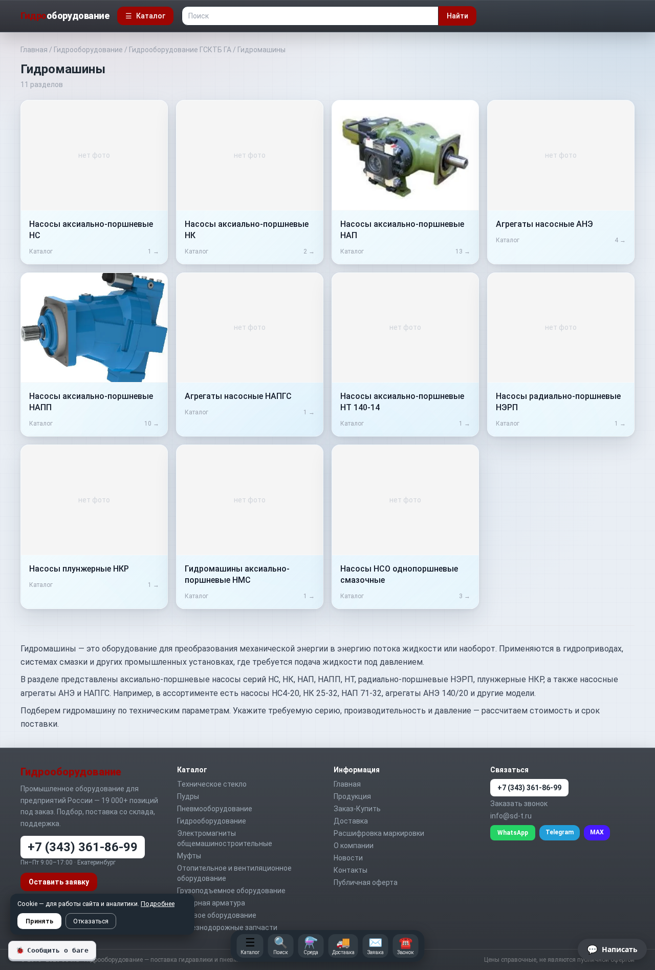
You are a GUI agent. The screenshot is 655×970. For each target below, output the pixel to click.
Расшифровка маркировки (379, 833)
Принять (39, 921)
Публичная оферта (366, 882)
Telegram (559, 832)
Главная (34, 50)
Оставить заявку (59, 882)
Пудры (188, 796)
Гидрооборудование (88, 50)
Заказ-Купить (357, 809)
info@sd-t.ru (511, 816)
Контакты (350, 870)
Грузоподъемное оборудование (231, 891)
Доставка (351, 821)
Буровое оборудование (216, 915)
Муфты (189, 856)
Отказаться (90, 921)
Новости (348, 858)
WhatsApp (512, 832)
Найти (457, 16)
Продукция (352, 796)
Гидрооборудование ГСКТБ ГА (180, 50)
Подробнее (157, 904)
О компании (354, 845)
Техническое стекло (212, 784)
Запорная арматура (211, 903)
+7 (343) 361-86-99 (83, 847)
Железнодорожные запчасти (227, 927)
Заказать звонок (519, 803)
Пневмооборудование (214, 809)
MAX (597, 832)
